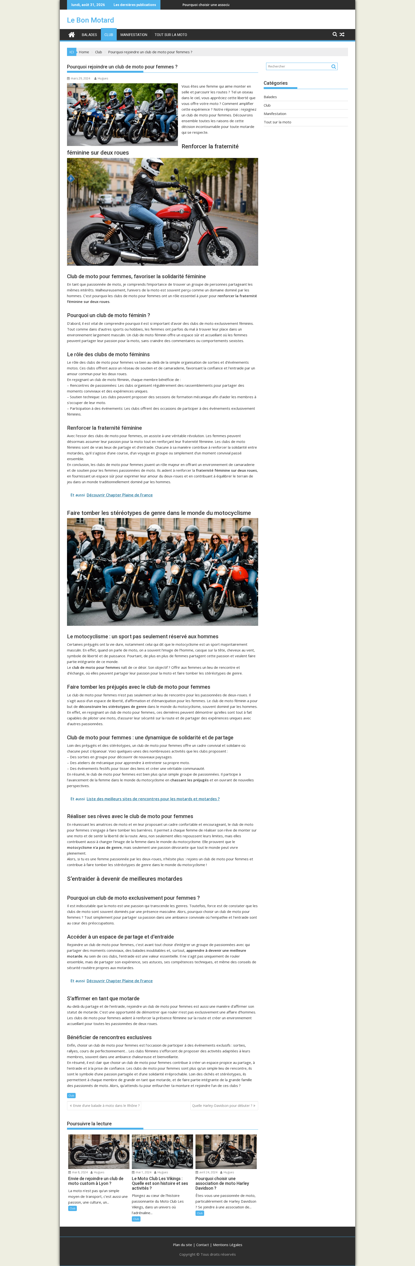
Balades (89, 35)
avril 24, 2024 (208, 1172)
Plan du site (182, 1244)
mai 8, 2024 (79, 1172)
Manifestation (134, 35)
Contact (202, 1244)
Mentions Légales (227, 1244)
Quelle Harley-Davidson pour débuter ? (222, 1105)
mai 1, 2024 (143, 1172)
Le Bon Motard (90, 20)
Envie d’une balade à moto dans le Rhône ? (106, 1105)
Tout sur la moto (171, 35)
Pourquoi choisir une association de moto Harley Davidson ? (188, 4)
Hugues (103, 78)
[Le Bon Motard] (71, 34)
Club (108, 35)
